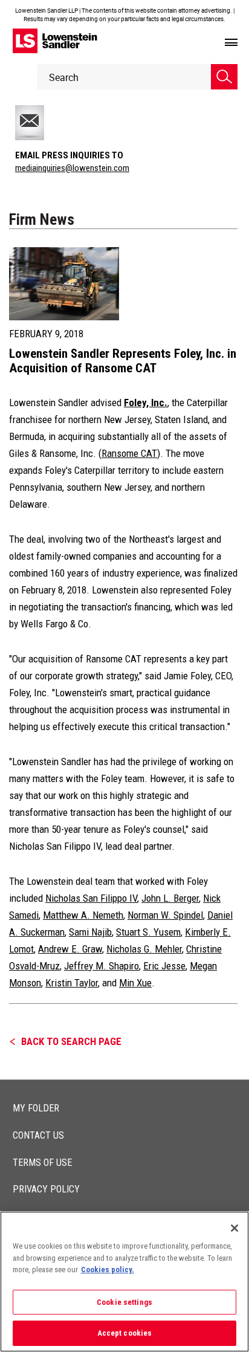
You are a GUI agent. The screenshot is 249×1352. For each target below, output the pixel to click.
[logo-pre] (55, 40)
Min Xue (135, 983)
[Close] (234, 1228)
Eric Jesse (164, 966)
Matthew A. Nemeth (83, 915)
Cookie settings (124, 1302)
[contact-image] (44, 122)
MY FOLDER (36, 1108)
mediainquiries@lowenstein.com (72, 168)
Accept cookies (124, 1332)
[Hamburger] (231, 43)
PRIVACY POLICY (46, 1189)
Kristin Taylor (71, 983)
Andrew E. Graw (70, 949)
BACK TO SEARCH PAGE (71, 1041)
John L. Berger (170, 898)
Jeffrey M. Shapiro (101, 966)
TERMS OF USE (42, 1162)
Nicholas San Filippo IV (91, 898)
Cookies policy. (107, 1269)
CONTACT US (38, 1135)
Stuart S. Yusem (148, 932)
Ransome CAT (129, 453)
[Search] (224, 76)
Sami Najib (90, 932)
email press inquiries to (69, 155)
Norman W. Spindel (165, 915)
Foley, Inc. (145, 402)
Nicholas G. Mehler (144, 949)
